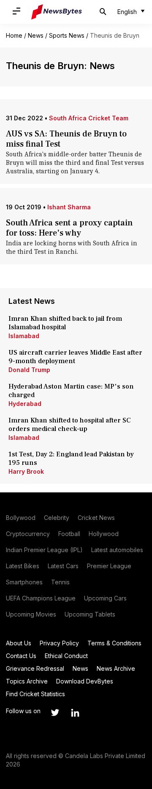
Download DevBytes (84, 681)
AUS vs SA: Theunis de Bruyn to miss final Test (66, 139)
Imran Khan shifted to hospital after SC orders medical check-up (69, 424)
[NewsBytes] (56, 12)
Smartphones (24, 582)
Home (14, 35)
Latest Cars (63, 566)
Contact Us (21, 655)
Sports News (66, 35)
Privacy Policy (59, 643)
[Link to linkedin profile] (75, 713)
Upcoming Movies (31, 614)
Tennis (60, 582)
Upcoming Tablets (90, 614)
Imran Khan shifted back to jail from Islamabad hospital (65, 322)
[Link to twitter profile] (55, 713)
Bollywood (20, 517)
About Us (18, 643)
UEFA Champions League (41, 598)
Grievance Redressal (35, 668)
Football (69, 533)
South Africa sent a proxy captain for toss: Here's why (69, 228)
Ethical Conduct (66, 655)
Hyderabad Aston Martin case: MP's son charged (71, 390)
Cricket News (96, 517)
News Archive (116, 668)
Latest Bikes (22, 566)
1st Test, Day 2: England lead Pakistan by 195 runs (71, 458)
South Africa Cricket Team (88, 118)
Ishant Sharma (69, 207)
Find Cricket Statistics (35, 693)
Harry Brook (26, 471)
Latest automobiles (117, 549)
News (35, 35)
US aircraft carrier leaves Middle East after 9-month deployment (75, 356)
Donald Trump (29, 369)
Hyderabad (24, 403)
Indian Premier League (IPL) (44, 549)
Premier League (109, 566)
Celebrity (56, 517)
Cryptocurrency (28, 533)
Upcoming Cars (105, 598)
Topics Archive (27, 681)
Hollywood (104, 533)
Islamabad (23, 335)
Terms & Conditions (114, 643)
